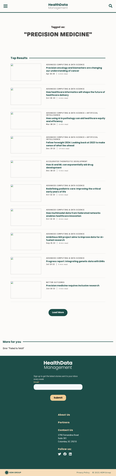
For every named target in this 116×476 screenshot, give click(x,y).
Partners (64, 422)
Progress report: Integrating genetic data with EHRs (75, 261)
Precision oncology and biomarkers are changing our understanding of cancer (74, 69)
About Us (64, 415)
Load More (58, 312)
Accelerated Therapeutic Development (66, 161)
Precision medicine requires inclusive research (72, 285)
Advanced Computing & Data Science (65, 65)
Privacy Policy (83, 472)
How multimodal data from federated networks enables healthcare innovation (73, 214)
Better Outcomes (55, 282)
